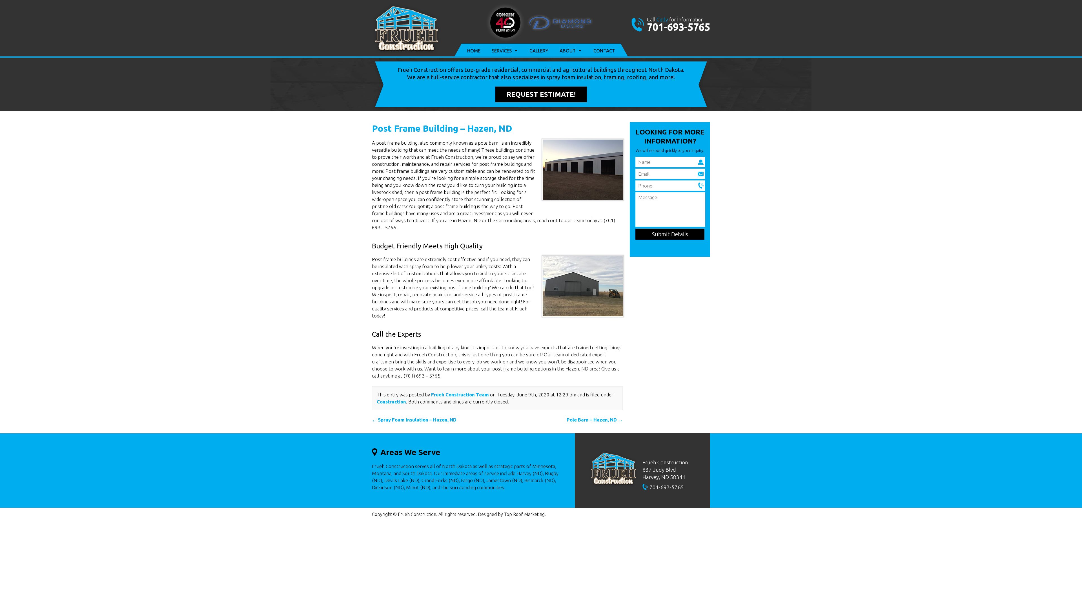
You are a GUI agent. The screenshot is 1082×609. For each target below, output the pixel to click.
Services (502, 50)
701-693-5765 (678, 27)
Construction (391, 401)
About (568, 50)
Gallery (538, 50)
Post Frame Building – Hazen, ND (442, 128)
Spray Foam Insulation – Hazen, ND (414, 419)
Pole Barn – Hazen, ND (595, 419)
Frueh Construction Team (460, 394)
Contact (604, 50)
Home (473, 50)
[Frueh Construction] (406, 52)
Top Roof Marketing (524, 514)
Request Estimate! (541, 94)
